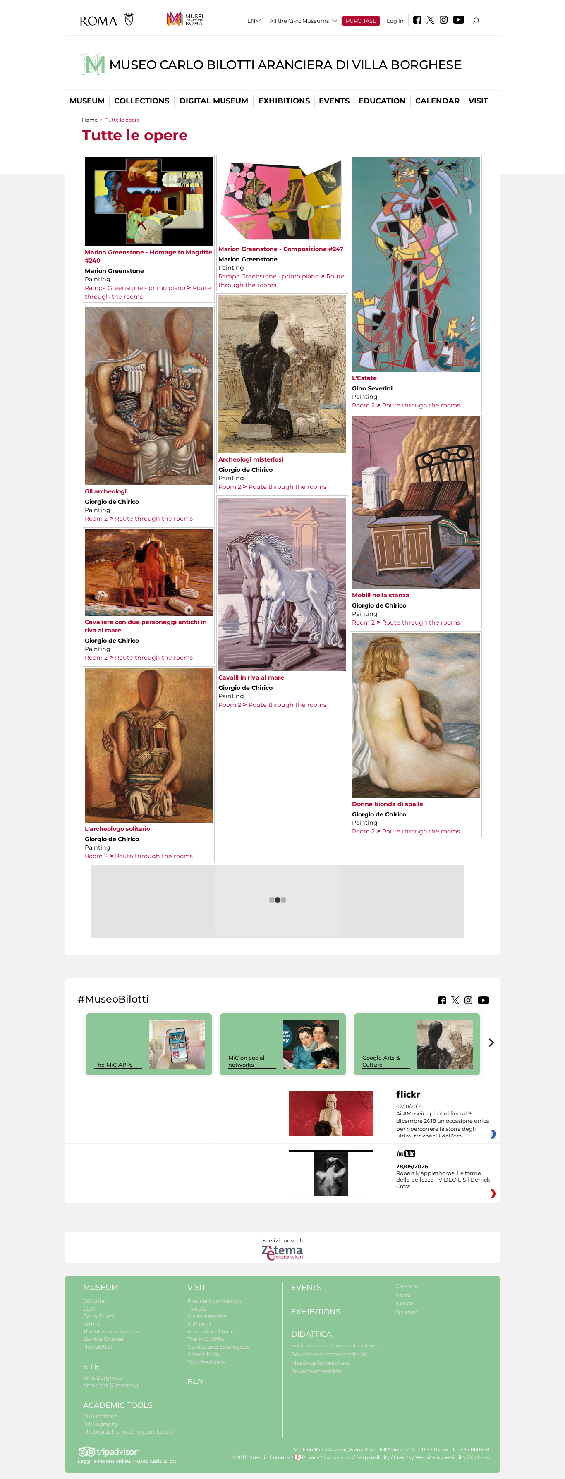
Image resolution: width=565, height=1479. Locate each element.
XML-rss (479, 1457)
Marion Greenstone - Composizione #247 (280, 249)
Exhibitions (284, 100)
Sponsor (406, 1312)
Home (90, 120)
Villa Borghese (102, 1377)
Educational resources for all (329, 1354)
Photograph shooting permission (127, 1431)
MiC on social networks (246, 1061)
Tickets (196, 1308)
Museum (87, 100)
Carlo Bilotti (99, 1316)
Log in (395, 20)
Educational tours (211, 1331)
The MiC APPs (113, 1064)
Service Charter (103, 1338)
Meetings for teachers (320, 1362)
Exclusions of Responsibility (356, 1457)
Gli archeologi (106, 491)
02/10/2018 (442, 1121)
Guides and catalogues (218, 1346)
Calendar (437, 100)
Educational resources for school (334, 1345)
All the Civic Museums (299, 20)
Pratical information (214, 1300)
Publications (100, 1416)
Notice (404, 1303)
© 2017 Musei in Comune (260, 1457)
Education (382, 100)
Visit (478, 100)
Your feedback (206, 1362)
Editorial (94, 1300)
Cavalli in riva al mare (251, 677)
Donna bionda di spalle (387, 804)
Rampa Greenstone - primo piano (135, 288)
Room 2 (363, 405)
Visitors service (207, 1316)
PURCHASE (361, 20)
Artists (91, 1324)
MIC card (199, 1324)
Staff (89, 1308)
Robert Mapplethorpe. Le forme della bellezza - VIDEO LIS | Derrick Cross (443, 1179)
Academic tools (118, 1405)
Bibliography (100, 1424)
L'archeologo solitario (117, 829)
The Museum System (111, 1331)
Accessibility (203, 1354)
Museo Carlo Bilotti (155, 1461)
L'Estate (364, 378)
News (402, 1294)
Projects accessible (316, 1371)
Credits (402, 1457)
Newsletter (98, 1346)
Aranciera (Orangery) (110, 1385)
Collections (141, 100)
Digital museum (214, 100)
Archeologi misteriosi (250, 459)
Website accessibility (440, 1457)
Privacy (310, 1457)
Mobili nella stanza (380, 595)
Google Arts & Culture (381, 1061)
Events (334, 100)
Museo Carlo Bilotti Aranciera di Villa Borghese (285, 64)
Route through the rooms (421, 405)
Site (91, 1366)
